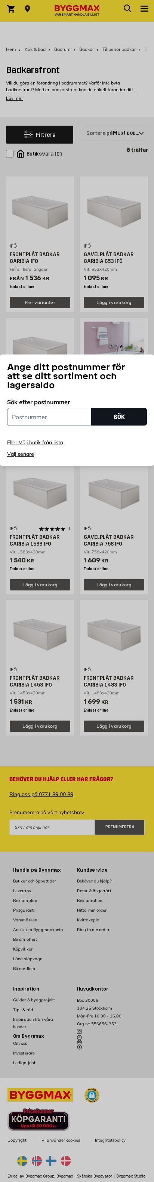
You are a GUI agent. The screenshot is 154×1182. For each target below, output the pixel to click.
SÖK (119, 416)
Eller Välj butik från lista (35, 442)
